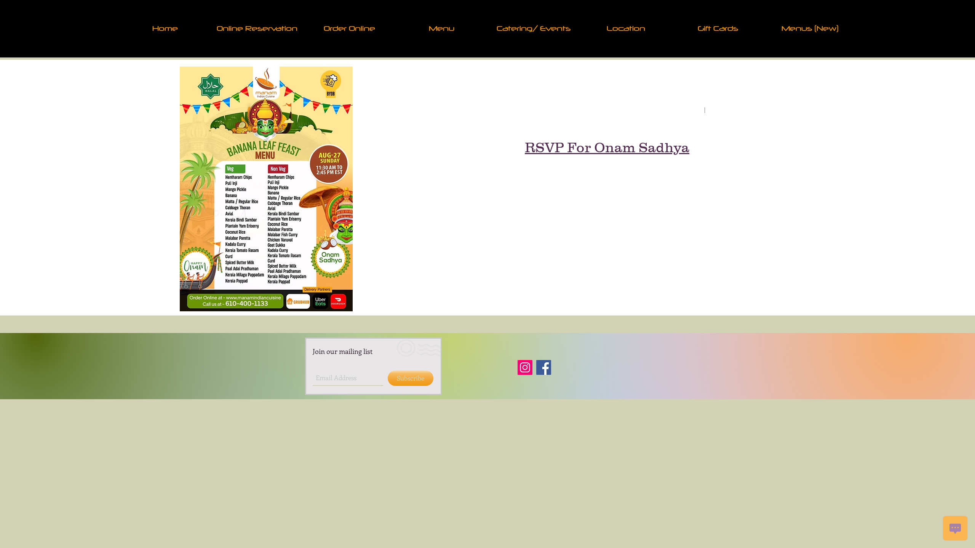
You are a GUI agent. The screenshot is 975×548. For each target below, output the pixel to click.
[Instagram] (525, 367)
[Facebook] (543, 367)
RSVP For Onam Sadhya (607, 147)
